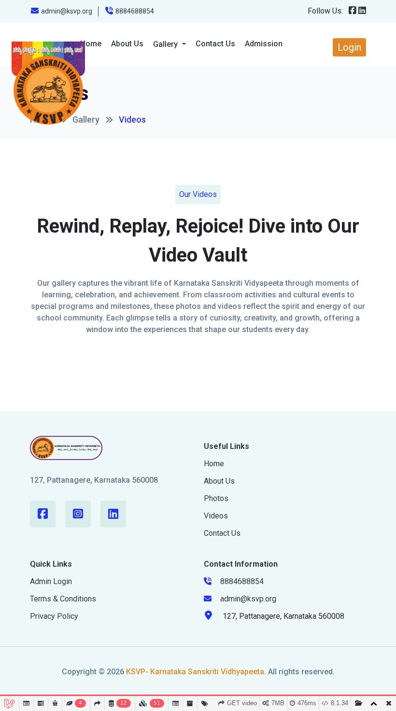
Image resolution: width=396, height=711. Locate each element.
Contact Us (215, 43)
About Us (127, 43)
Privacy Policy (54, 616)
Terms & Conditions (63, 598)
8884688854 (134, 11)
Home (214, 463)
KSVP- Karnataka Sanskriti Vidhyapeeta (195, 671)
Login (349, 47)
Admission (264, 43)
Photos (216, 498)
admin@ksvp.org (66, 11)
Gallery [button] (166, 44)
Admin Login (51, 581)
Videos (216, 515)
